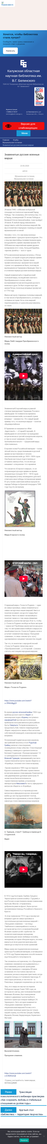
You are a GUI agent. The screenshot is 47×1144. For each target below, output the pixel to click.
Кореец (25, 717)
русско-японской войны (22, 712)
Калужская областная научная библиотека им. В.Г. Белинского (23, 75)
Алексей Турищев (12, 758)
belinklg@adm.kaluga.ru (14, 114)
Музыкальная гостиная (24, 176)
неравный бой (10, 720)
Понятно (24, 1140)
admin (24, 171)
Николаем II (21, 784)
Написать (10, 51)
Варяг (28, 715)
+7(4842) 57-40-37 (11, 112)
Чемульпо (14, 725)
